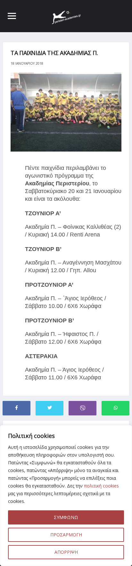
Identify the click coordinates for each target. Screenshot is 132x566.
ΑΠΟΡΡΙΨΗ (66, 552)
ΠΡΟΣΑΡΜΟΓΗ (66, 535)
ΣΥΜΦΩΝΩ (66, 517)
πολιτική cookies (101, 486)
